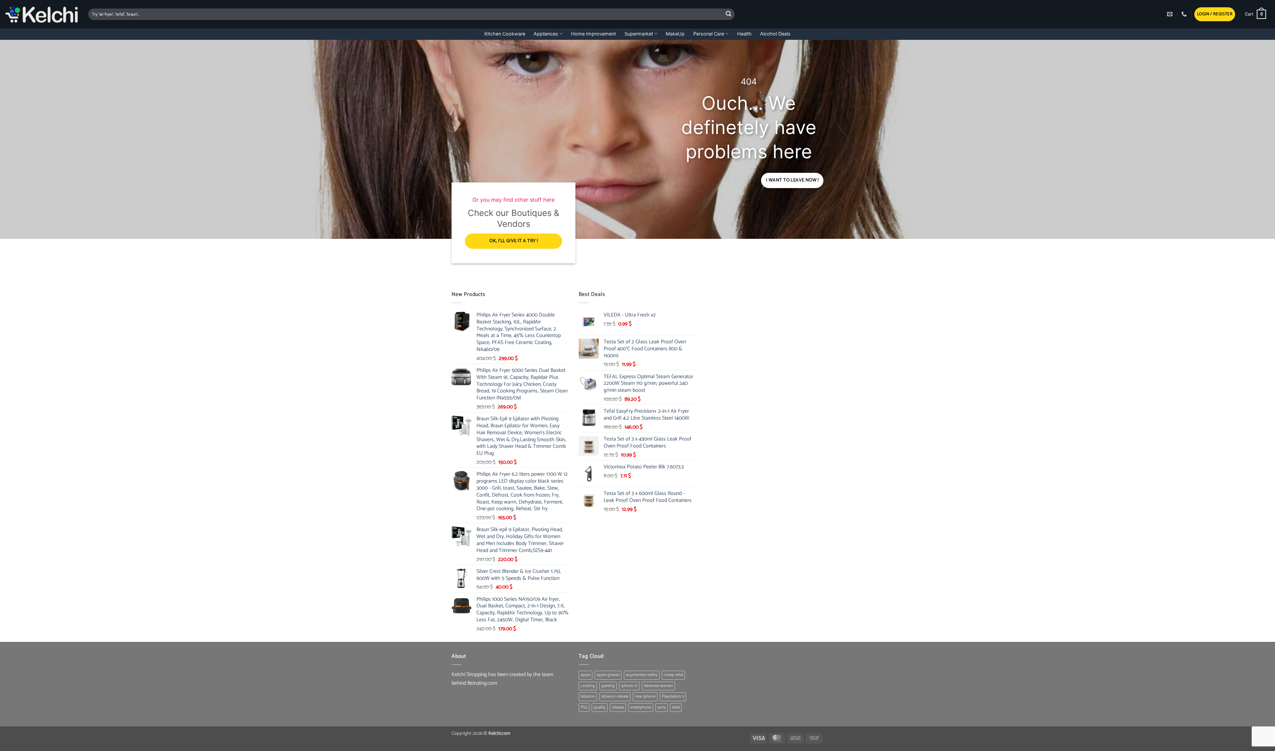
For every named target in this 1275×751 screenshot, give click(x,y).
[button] (1214, 14)
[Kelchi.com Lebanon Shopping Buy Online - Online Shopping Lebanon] (41, 14)
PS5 (584, 707)
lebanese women (658, 685)
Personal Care (708, 33)
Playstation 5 (673, 696)
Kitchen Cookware (504, 33)
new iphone (645, 696)
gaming (608, 685)
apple (585, 674)
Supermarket (639, 33)
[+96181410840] (1184, 14)
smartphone (640, 707)
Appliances (546, 33)
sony (661, 707)
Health (744, 33)
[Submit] (728, 14)
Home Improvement (593, 33)
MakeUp (675, 33)
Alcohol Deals (775, 33)
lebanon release (615, 696)
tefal (676, 707)
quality (600, 707)
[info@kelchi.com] (1170, 14)
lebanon (588, 696)
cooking (588, 685)
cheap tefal (673, 674)
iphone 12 (629, 685)
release (618, 707)
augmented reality (641, 674)
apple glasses (608, 674)
